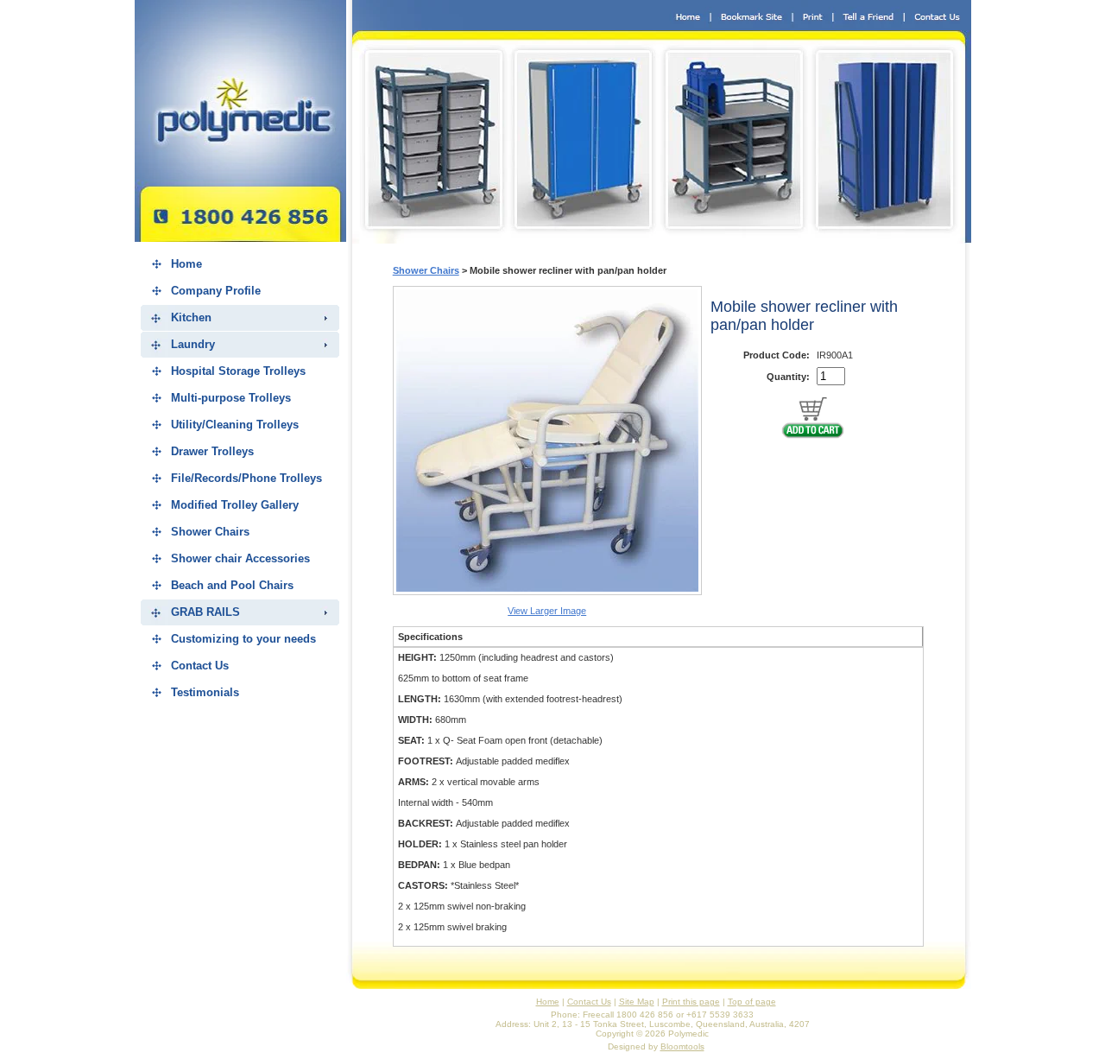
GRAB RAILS (205, 612)
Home (186, 263)
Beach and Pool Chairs (232, 585)
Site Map (636, 1001)
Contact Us (200, 665)
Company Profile (216, 290)
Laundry (193, 344)
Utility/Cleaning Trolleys (235, 424)
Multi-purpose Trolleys (231, 397)
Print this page (691, 1001)
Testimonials (205, 692)
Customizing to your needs (243, 638)
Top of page (752, 1001)
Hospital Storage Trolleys (238, 371)
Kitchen (191, 317)
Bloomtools (682, 1046)
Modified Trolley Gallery (235, 504)
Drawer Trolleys (212, 451)
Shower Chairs (210, 531)
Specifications (430, 636)
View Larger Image (547, 611)
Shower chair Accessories (240, 558)
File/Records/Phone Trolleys (246, 478)
